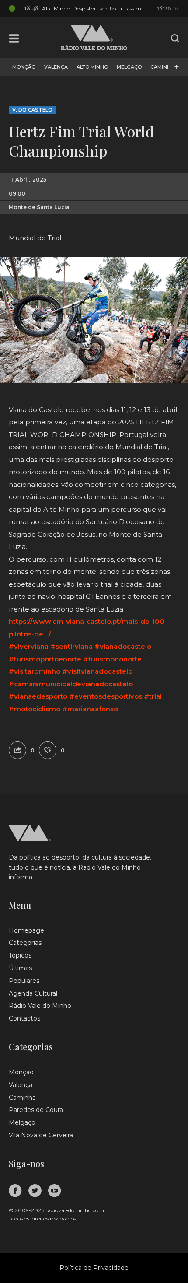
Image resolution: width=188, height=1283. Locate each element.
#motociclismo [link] (34, 709)
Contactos (24, 1018)
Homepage (26, 930)
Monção (23, 67)
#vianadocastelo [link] (122, 646)
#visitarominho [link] (34, 671)
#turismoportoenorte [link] (45, 659)
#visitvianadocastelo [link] (97, 671)
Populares (24, 981)
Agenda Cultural (33, 993)
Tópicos (20, 955)
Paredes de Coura (36, 1110)
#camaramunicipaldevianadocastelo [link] (71, 684)
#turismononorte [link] (112, 659)
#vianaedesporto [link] (38, 696)
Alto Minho (92, 67)
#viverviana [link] (29, 646)
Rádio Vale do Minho (40, 1006)
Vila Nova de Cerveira (41, 1135)
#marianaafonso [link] (90, 709)
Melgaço (129, 67)
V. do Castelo (32, 110)
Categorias (25, 943)
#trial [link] (153, 696)
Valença (56, 67)
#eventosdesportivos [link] (105, 696)
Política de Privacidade (94, 1268)
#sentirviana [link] (71, 646)
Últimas (20, 968)
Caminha (162, 67)
